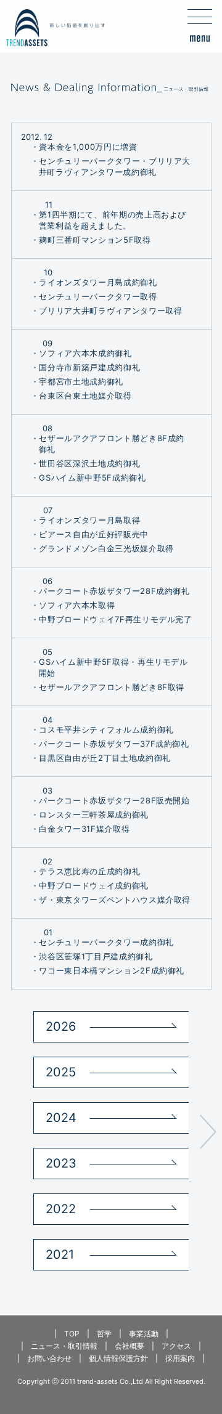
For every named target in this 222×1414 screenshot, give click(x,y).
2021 (60, 1254)
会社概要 (129, 1346)
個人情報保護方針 (118, 1358)
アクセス (176, 1346)
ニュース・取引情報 (64, 1346)
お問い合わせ (49, 1358)
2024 (61, 1117)
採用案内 (180, 1358)
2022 (61, 1208)
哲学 (104, 1333)
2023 (61, 1163)
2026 (61, 1026)
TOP (72, 1333)
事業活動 (143, 1333)
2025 (61, 1072)
